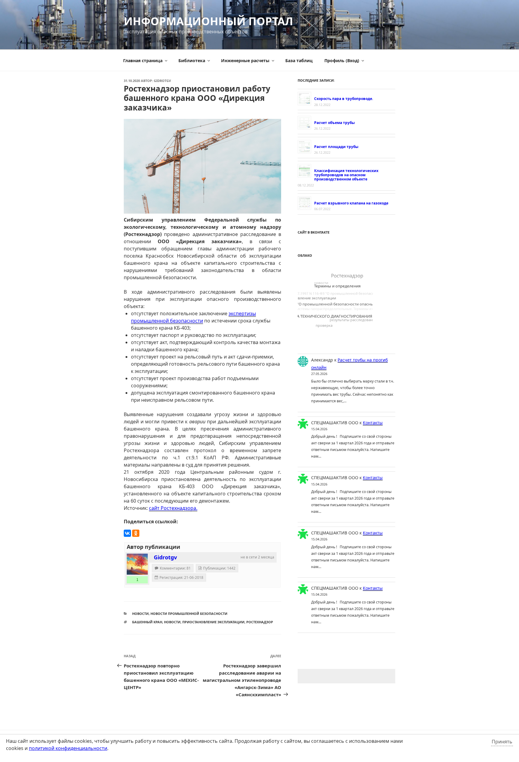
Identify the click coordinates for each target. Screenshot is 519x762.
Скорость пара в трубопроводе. (343, 98)
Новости (140, 613)
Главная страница (142, 60)
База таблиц (299, 60)
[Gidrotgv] (137, 564)
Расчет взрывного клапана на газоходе (351, 203)
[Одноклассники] (135, 533)
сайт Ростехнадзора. (173, 508)
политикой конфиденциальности (68, 748)
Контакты (373, 422)
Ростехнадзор (259, 622)
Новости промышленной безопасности (188, 613)
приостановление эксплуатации (213, 622)
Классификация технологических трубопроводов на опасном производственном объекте (346, 175)
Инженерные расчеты (245, 60)
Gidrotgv (162, 80)
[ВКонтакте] (127, 533)
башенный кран (147, 622)
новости (172, 622)
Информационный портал (208, 21)
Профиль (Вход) (341, 60)
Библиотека (191, 60)
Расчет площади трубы (336, 146)
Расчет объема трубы (334, 122)
